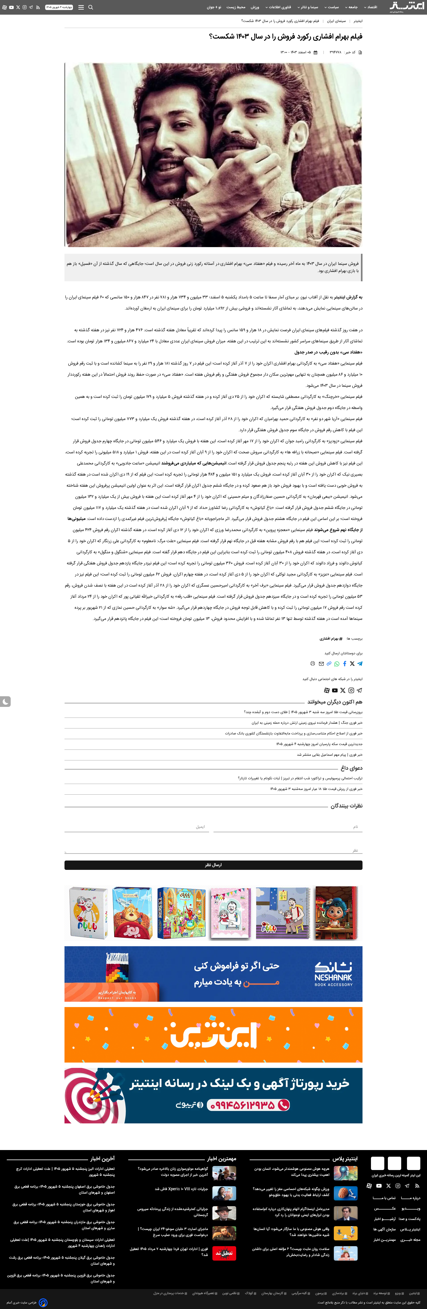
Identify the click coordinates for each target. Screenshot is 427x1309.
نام (355, 827)
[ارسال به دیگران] (321, 666)
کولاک (249, 1293)
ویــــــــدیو (411, 1209)
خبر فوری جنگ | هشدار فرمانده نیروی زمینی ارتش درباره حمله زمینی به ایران (307, 723)
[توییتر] (18, 7)
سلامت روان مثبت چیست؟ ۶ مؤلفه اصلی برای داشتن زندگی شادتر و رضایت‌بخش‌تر (290, 1252)
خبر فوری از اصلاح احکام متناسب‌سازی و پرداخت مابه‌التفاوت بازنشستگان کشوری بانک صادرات (294, 734)
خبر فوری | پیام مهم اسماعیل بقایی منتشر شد (330, 755)
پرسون (319, 1293)
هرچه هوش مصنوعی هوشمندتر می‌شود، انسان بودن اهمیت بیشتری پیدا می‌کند (291, 1172)
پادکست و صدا (409, 1219)
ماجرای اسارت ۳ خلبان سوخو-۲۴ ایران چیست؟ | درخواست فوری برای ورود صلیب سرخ (173, 1232)
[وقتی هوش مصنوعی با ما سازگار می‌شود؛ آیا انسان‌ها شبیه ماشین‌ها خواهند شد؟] (346, 1233)
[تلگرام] (31, 7)
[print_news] (312, 664)
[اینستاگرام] (24, 7)
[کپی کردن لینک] (329, 665)
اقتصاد (372, 7)
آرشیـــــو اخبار (385, 1219)
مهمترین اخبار (221, 1158)
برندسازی (338, 1293)
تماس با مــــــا (384, 1198)
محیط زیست (236, 7)
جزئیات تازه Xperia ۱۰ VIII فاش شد (181, 1189)
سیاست (334, 7)
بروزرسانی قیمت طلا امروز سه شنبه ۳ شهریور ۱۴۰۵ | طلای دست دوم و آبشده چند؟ (303, 712)
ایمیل (200, 827)
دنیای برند (358, 1293)
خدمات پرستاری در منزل (168, 1293)
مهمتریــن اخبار (385, 1240)
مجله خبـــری (410, 1240)
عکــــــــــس (385, 1209)
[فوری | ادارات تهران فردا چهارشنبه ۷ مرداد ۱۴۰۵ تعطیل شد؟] (224, 1253)
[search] (90, 7)
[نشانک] (213, 974)
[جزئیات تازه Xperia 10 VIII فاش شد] (224, 1193)
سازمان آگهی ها (384, 1230)
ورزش (255, 7)
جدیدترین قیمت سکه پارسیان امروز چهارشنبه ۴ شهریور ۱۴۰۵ (319, 744)
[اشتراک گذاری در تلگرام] (360, 665)
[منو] (81, 7)
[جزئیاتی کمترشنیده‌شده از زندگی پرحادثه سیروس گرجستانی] (224, 1213)
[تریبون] (213, 1095)
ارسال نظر (213, 865)
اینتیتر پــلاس (410, 1230)
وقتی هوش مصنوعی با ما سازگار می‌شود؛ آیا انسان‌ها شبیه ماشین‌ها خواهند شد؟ (291, 1232)
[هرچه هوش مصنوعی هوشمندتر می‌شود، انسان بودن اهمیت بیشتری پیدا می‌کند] (346, 1173)
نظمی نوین (229, 1293)
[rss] (38, 7)
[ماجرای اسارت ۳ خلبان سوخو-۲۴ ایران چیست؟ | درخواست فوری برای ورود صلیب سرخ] (224, 1233)
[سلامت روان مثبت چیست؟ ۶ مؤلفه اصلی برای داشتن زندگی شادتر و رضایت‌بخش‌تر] (346, 1253)
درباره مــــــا (410, 1198)
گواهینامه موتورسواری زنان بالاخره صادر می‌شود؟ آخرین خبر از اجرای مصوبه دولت (173, 1172)
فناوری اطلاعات (280, 7)
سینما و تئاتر (310, 7)
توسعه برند (380, 1293)
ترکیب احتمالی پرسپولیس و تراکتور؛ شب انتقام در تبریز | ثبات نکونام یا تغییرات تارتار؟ (300, 778)
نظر (355, 851)
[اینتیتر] (407, 7)
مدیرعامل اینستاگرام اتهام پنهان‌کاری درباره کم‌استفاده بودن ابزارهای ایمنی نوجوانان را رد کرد (291, 1212)
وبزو (398, 1293)
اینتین (413, 1293)
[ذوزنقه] (213, 913)
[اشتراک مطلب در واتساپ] (337, 666)
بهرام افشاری (329, 639)
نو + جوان (214, 7)
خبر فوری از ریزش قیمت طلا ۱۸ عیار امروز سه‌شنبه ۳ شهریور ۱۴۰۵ (316, 789)
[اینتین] (213, 1035)
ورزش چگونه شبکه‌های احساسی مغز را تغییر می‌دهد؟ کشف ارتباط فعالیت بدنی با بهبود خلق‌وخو (291, 1192)
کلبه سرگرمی (299, 1293)
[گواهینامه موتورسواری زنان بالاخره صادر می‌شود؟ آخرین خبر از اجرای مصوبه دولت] (224, 1173)
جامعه (353, 7)
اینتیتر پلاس (345, 1158)
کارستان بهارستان (272, 1293)
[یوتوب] (11, 7)
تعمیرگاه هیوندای (203, 1293)
